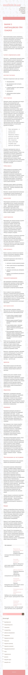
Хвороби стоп (7, 662)
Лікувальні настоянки (9, 638)
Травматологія (7, 654)
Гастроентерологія (8, 624)
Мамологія (6, 640)
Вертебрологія (7, 622)
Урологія (6, 657)
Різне (5, 651)
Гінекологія (6, 627)
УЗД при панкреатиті (18, 569)
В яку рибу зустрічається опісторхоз (16, 561)
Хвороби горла (7, 659)
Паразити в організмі (8, 646)
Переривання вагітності (9, 649)
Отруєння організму (8, 643)
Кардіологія (7, 635)
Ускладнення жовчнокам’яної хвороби (17, 580)
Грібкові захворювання (9, 632)
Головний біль (7, 630)
